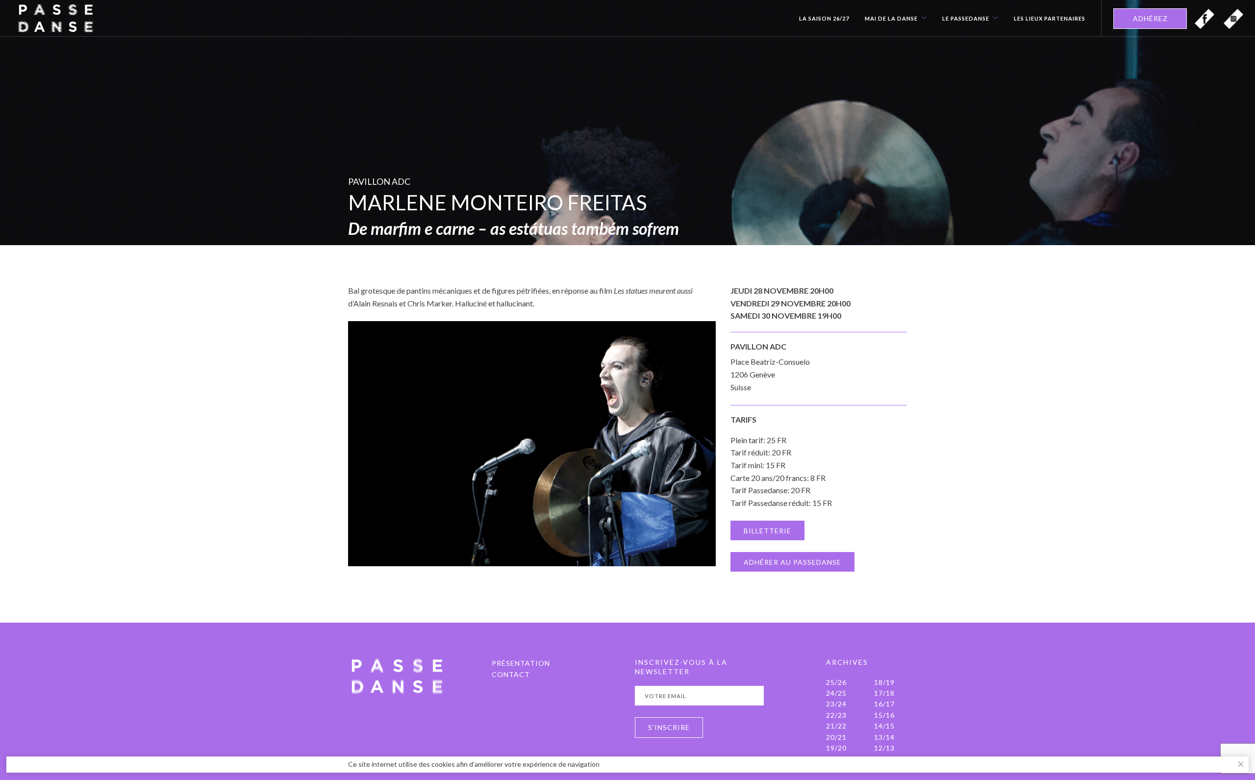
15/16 (884, 715)
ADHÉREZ (1150, 18)
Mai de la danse (891, 19)
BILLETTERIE (767, 531)
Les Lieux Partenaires (1049, 19)
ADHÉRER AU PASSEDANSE (792, 562)
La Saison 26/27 (824, 19)
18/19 (884, 682)
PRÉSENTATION (521, 663)
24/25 (836, 693)
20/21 (836, 737)
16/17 (884, 704)
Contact (511, 674)
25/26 (836, 682)
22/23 (836, 715)
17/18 (884, 693)
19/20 (836, 748)
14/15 (884, 726)
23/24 (836, 704)
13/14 (884, 737)
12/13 (884, 748)
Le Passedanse (965, 19)
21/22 (836, 726)
